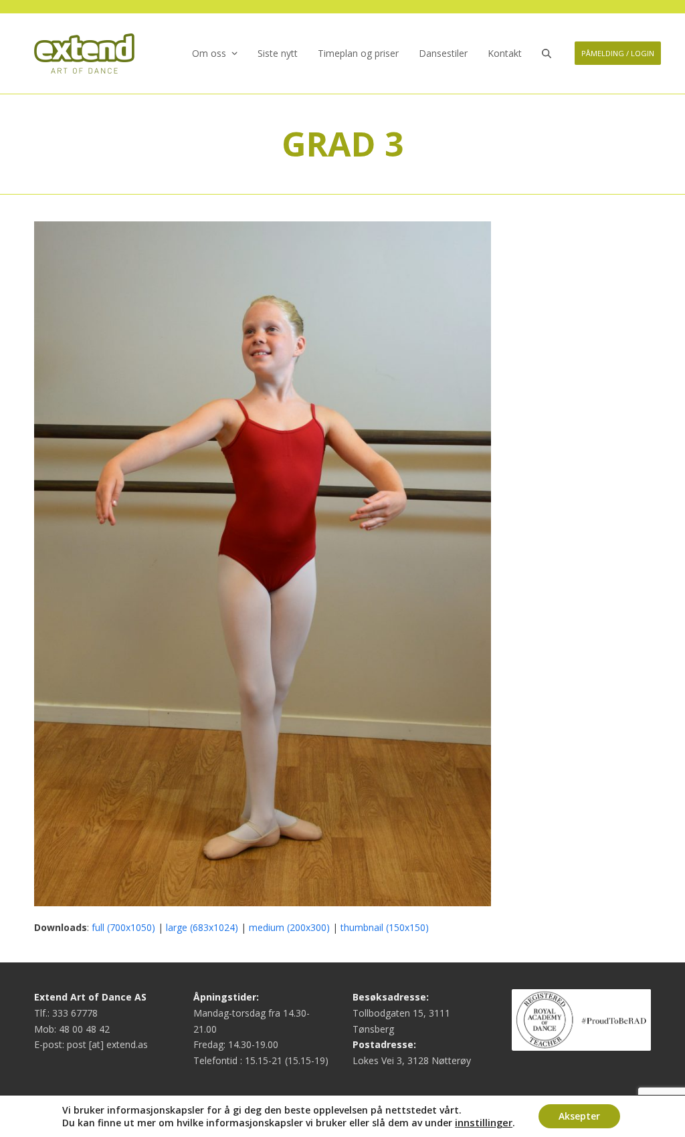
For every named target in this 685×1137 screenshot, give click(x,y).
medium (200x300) (289, 927)
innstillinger (483, 1122)
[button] (546, 53)
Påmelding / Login (617, 53)
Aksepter (579, 1116)
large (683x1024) (202, 927)
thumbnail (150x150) (384, 927)
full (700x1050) (123, 927)
